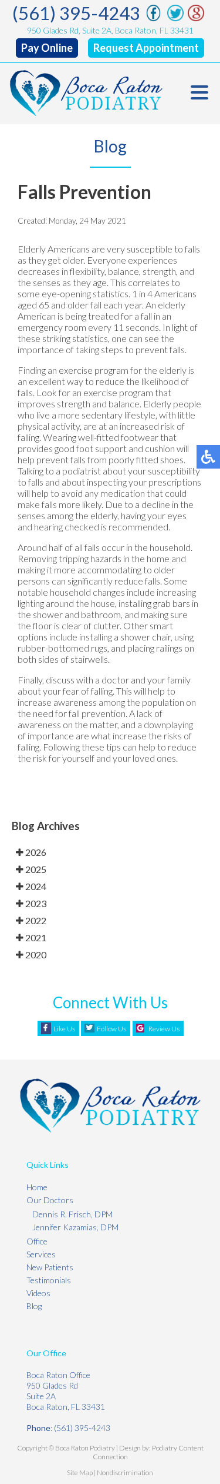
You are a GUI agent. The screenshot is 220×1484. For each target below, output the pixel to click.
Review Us (164, 1028)
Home (37, 1187)
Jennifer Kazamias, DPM (75, 1227)
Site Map (80, 1472)
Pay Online (47, 47)
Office (37, 1241)
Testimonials (48, 1280)
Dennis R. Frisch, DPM (72, 1214)
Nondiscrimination (125, 1472)
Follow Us (111, 1028)
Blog (34, 1306)
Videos (38, 1293)
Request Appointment (146, 47)
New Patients (49, 1267)
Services (41, 1254)
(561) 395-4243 (76, 13)
